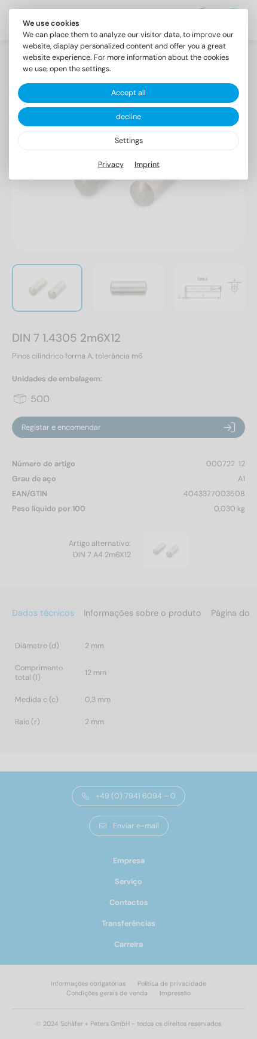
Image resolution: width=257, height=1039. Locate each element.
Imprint (147, 164)
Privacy (111, 164)
